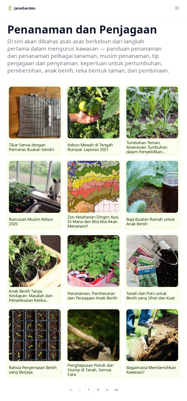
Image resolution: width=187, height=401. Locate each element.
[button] (107, 389)
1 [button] (89, 389)
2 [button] (98, 389)
